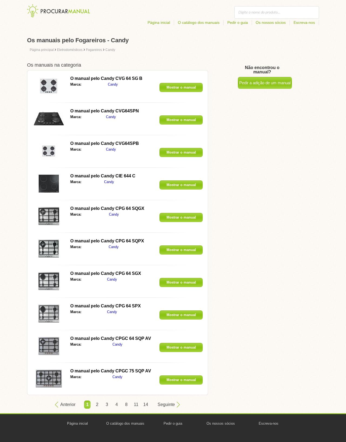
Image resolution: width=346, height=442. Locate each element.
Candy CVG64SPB (104, 143)
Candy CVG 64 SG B (106, 78)
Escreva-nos (304, 22)
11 (136, 404)
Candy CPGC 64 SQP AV (110, 338)
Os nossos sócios (271, 22)
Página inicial (159, 22)
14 (145, 404)
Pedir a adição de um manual (265, 82)
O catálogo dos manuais (198, 22)
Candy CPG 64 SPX (105, 306)
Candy (113, 84)
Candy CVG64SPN (104, 111)
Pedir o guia (237, 22)
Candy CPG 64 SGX (105, 273)
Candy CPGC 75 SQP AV (110, 371)
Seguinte (166, 404)
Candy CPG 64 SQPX (107, 241)
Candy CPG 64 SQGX (107, 208)
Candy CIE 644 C (102, 176)
